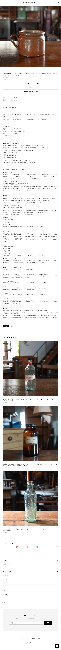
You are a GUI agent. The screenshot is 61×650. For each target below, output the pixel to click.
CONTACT (5, 602)
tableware (6, 575)
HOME (4, 590)
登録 (48, 623)
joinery (5, 579)
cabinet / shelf (7, 564)
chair (4, 560)
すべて (8, 546)
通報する (13, 326)
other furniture (7, 567)
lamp (4, 582)
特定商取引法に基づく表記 (35, 638)
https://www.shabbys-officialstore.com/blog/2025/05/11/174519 (19, 162)
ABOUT (5, 594)
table (4, 556)
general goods (7, 571)
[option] (30, 36)
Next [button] (59, 36)
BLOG (4, 598)
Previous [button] (1, 36)
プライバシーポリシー (25, 638)
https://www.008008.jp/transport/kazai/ (12, 207)
